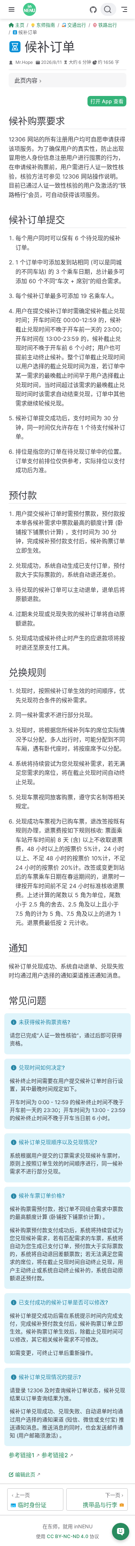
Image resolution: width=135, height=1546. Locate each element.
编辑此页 (25, 1474)
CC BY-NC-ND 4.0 (67, 1536)
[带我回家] (32, 9)
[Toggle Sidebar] (13, 9)
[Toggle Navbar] (124, 9)
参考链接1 (22, 1455)
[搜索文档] (108, 9)
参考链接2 (54, 1455)
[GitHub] (93, 10)
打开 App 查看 (106, 101)
